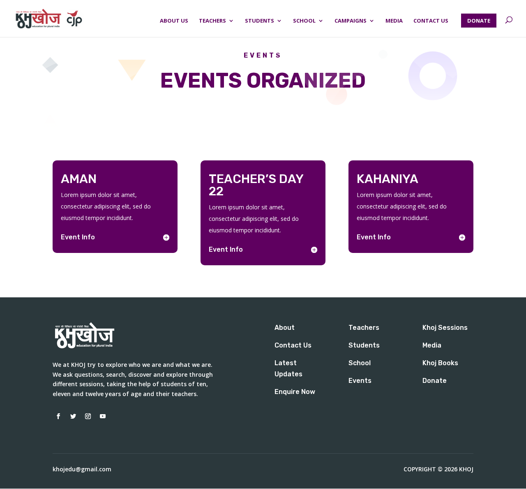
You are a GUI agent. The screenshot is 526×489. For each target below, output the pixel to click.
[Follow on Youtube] (102, 416)
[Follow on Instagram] (88, 416)
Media (394, 21)
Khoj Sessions (445, 327)
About (285, 327)
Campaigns (351, 21)
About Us (174, 21)
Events (359, 381)
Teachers (212, 21)
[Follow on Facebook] (58, 416)
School (304, 21)
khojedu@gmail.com (82, 469)
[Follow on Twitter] (73, 416)
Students (259, 21)
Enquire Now (295, 392)
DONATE (478, 20)
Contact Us (430, 21)
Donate (434, 381)
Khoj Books (440, 363)
